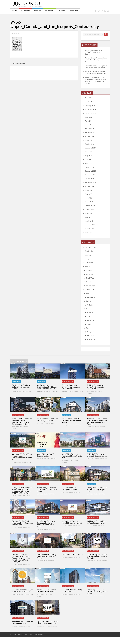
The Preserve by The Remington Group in (69, 488)
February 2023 (90, 106)
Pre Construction (90, 247)
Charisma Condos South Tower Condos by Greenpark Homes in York (22, 523)
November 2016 (90, 175)
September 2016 (90, 182)
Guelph (87, 259)
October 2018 (89, 144)
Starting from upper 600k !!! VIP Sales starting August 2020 (97, 489)
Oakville (90, 305)
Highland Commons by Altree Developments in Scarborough (95, 72)
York (87, 328)
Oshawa (90, 313)
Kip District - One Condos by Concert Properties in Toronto (47, 622)
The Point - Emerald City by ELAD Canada (72, 591)
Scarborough (90, 286)
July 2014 (88, 233)
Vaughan (90, 332)
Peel (87, 293)
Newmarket (91, 340)
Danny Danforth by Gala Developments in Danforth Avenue (71, 420)
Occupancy (74, 11)
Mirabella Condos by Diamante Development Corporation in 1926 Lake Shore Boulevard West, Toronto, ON (21, 558)
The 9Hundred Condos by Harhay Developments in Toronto (94, 52)
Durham (89, 309)
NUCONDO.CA (18, 634)
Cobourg (88, 255)
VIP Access (62, 11)
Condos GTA (49, 11)
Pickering (90, 320)
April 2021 (88, 121)
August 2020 (89, 136)
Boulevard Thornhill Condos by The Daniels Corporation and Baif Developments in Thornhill (97, 421)
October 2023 (89, 102)
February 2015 (90, 225)
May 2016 (88, 198)
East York (89, 282)
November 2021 (90, 109)
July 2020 (88, 140)
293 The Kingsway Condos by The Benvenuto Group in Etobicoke (97, 556)
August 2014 (89, 229)
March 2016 (89, 202)
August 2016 (89, 186)
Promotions (25, 11)
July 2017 (88, 152)
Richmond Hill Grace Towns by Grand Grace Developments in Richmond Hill (22, 456)
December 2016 (90, 171)
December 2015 (90, 206)
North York (90, 278)
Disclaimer (40, 634)
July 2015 (88, 213)
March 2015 (89, 221)
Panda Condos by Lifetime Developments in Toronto (46, 591)
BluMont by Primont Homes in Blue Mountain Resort (97, 522)
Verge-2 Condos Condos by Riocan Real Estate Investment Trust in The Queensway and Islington (95, 80)
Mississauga (91, 297)
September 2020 (90, 132)
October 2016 (89, 179)
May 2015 (88, 217)
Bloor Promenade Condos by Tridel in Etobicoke (22, 622)
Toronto (37, 11)
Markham (90, 336)
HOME (14, 11)
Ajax (89, 316)
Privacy (35, 634)
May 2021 (88, 117)
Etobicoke (89, 274)
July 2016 (88, 190)
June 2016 (88, 194)
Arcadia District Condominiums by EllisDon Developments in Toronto (96, 60)
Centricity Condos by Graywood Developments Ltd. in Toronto (96, 67)
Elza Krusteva (26, 391)
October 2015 (89, 209)
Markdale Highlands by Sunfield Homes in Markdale (72, 522)
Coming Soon (89, 251)
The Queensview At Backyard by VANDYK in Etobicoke (22, 591)
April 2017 (88, 159)
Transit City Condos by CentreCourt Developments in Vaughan (97, 591)
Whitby (89, 324)
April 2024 (88, 98)
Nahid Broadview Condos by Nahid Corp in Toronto (47, 420)
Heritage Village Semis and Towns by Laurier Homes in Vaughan (47, 489)
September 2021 (90, 113)
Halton (88, 301)
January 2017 (89, 167)
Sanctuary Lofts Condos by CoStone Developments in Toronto (46, 556)
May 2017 (88, 156)
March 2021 (89, 125)
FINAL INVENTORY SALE (72, 555)
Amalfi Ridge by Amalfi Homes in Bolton (45, 455)
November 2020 (90, 129)
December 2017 (90, 148)
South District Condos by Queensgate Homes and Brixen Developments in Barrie (46, 523)
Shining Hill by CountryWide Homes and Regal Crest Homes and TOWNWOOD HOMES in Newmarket (22, 490)
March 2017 (89, 163)
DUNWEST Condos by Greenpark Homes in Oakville (97, 455)
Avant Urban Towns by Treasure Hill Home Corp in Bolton (72, 456)
